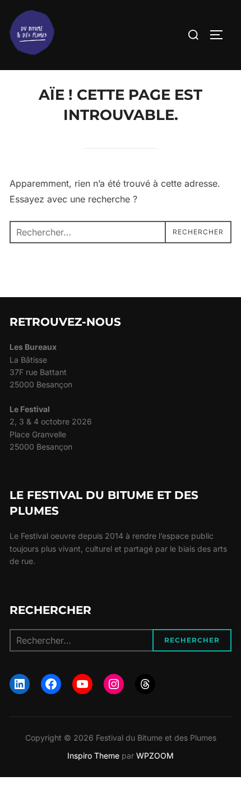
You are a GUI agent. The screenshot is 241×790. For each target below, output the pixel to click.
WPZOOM (155, 755)
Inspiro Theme (93, 755)
